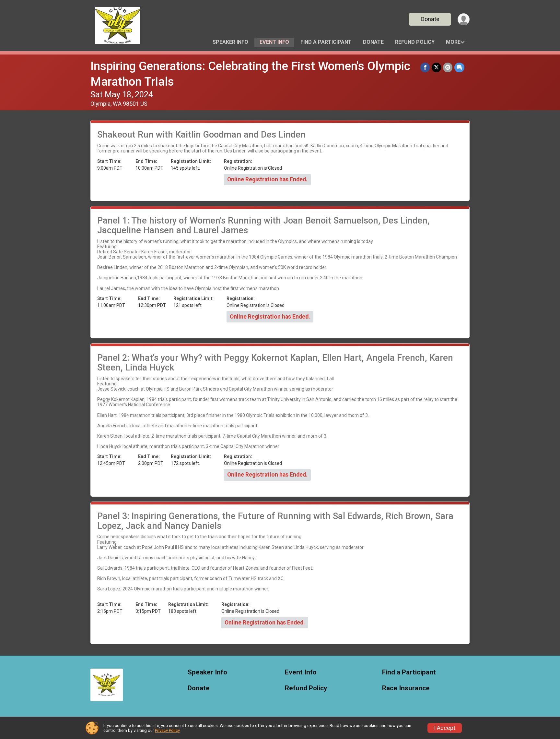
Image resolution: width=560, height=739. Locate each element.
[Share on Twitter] (436, 67)
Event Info (274, 42)
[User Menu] (464, 19)
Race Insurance (406, 688)
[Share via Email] (447, 67)
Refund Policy (415, 42)
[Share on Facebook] (425, 67)
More (453, 42)
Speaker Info (230, 42)
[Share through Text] (459, 67)
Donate (430, 19)
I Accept (444, 728)
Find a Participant (326, 42)
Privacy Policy (167, 730)
